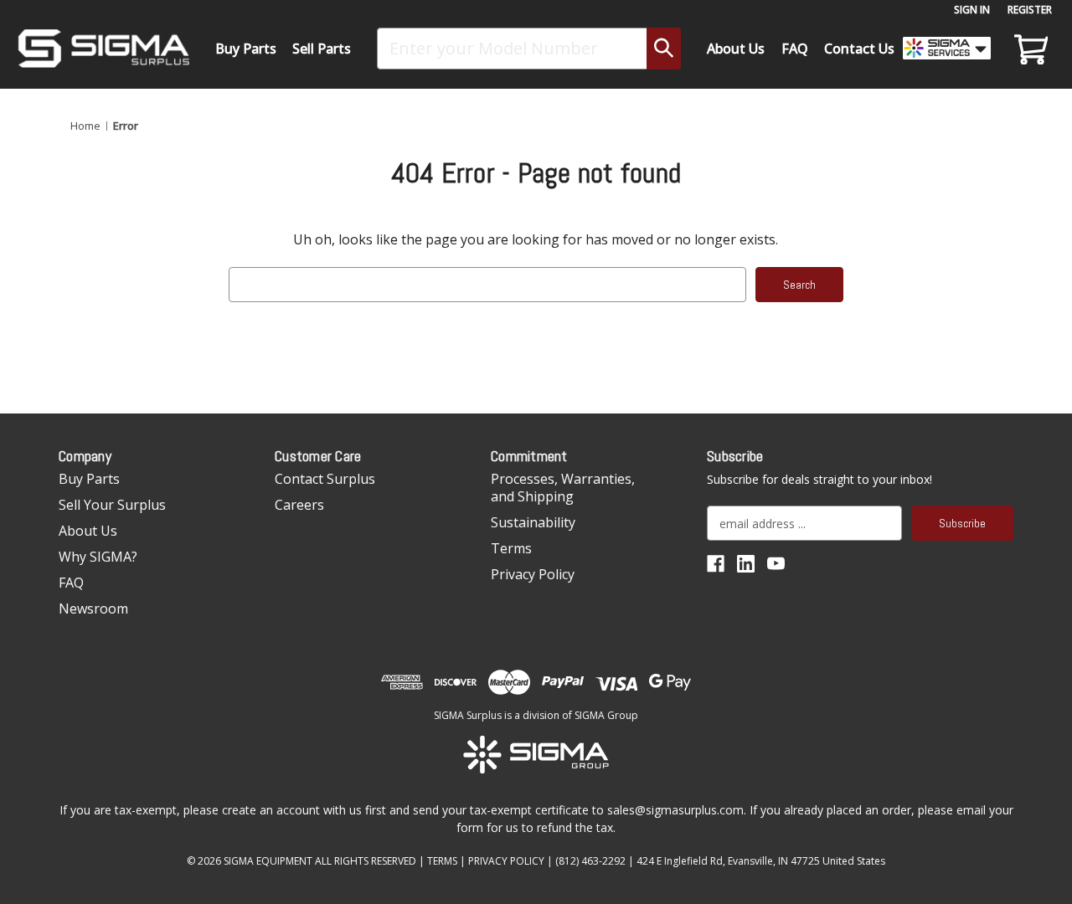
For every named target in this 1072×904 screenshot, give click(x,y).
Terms (511, 548)
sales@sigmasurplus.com (675, 810)
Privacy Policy (533, 574)
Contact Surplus (325, 479)
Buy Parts (245, 48)
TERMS (442, 861)
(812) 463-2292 (590, 861)
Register (1030, 10)
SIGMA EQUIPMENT (268, 861)
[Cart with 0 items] (1028, 48)
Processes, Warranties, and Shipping (563, 488)
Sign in (972, 10)
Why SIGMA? (98, 556)
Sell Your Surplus (112, 505)
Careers (299, 505)
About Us (736, 48)
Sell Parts (321, 48)
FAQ (794, 48)
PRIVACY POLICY (506, 861)
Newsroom (93, 608)
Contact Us (859, 48)
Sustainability (533, 522)
